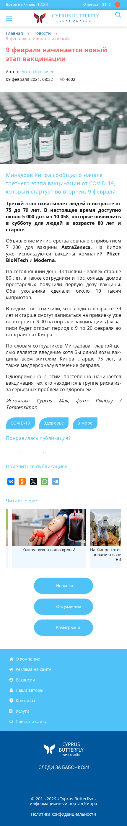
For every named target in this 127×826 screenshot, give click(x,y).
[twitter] (57, 780)
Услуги (22, 711)
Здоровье (54, 423)
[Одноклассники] (22, 481)
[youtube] (97, 780)
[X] (33, 481)
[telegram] (71, 780)
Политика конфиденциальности (63, 814)
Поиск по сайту (31, 721)
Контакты (25, 700)
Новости (42, 33)
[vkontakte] (84, 780)
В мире (84, 423)
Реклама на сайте (33, 669)
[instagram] (44, 780)
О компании (28, 659)
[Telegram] (56, 481)
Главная (14, 33)
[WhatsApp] (45, 481)
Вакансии (25, 680)
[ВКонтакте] (11, 481)
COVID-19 (20, 423)
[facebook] (30, 780)
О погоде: (91, 4)
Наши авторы (29, 690)
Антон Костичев (37, 71)
